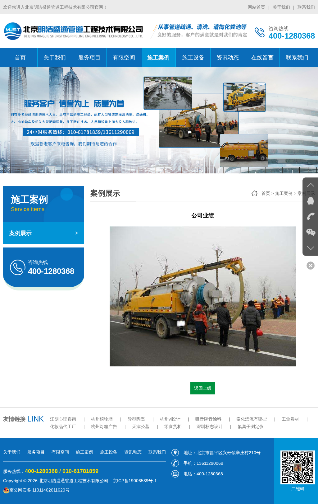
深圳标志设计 (210, 426)
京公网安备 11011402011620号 (39, 490)
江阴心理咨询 (63, 419)
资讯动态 (227, 57)
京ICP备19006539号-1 (135, 480)
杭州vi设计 (170, 419)
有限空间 (124, 57)
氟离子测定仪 (251, 426)
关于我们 (281, 7)
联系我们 (306, 7)
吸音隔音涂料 (208, 419)
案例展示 (43, 233)
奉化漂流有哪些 (251, 419)
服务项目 (89, 57)
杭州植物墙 (102, 419)
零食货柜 (173, 426)
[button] (306, 120)
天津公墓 (140, 426)
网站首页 (256, 7)
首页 (20, 57)
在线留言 (262, 57)
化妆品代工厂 (63, 426)
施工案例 (158, 57)
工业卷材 (290, 419)
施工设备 (193, 57)
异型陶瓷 (136, 419)
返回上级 (202, 388)
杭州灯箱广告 (104, 426)
